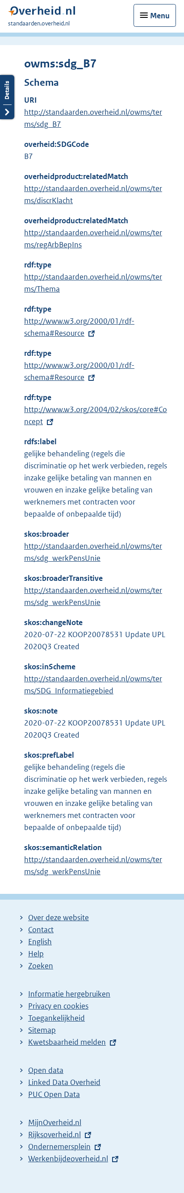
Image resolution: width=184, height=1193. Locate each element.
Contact (41, 929)
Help (36, 954)
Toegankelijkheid (56, 1018)
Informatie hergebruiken (69, 994)
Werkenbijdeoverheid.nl (68, 1159)
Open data (45, 1070)
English (40, 942)
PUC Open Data (54, 1094)
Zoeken (40, 966)
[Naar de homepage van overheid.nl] (41, 13)
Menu (160, 16)
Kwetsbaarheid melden (67, 1042)
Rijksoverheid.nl (54, 1134)
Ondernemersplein (59, 1146)
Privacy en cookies (58, 1006)
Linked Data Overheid (64, 1082)
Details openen (7, 97)
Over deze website (58, 917)
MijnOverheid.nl (54, 1122)
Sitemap (42, 1030)
